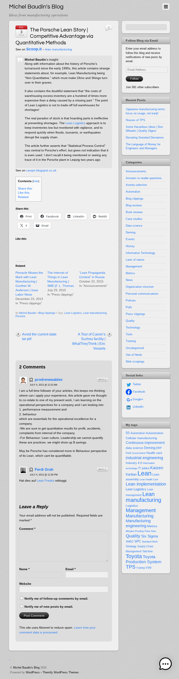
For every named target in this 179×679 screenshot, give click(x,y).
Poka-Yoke (150, 531)
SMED (129, 541)
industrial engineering (144, 457)
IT (139, 468)
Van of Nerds (134, 354)
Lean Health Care (149, 479)
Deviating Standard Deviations (145, 137)
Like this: (24, 192)
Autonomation (154, 433)
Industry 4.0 (134, 463)
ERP (159, 448)
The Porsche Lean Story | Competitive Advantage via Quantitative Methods (54, 36)
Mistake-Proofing (135, 531)
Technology (133, 327)
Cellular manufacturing (141, 438)
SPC (137, 541)
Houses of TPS (135, 120)
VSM (148, 567)
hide (35, 181)
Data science (134, 225)
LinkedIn (137, 406)
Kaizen (156, 467)
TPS (130, 567)
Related (23, 197)
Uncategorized (135, 348)
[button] (165, 664)
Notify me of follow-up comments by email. (56, 598)
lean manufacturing (58, 49)
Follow (134, 78)
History (130, 246)
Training (131, 341)
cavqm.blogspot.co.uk (41, 170)
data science (134, 448)
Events (130, 239)
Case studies (134, 219)
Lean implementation (146, 484)
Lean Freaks (45, 480)
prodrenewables (48, 379)
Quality (130, 320)
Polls (129, 307)
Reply (102, 379)
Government (138, 453)
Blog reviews (134, 205)
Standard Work (150, 541)
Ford (128, 453)
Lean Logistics (75, 123)
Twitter (136, 384)
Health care (154, 453)
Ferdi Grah (44, 469)
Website (25, 583)
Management (134, 266)
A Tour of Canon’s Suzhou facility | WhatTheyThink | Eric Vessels (88, 341)
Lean (144, 473)
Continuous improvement (145, 443)
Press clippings (135, 314)
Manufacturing (139, 515)
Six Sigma (149, 536)
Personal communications (142, 293)
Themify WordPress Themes (61, 672)
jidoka (145, 468)
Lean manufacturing (95, 313)
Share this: (25, 188)
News (129, 280)
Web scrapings (135, 361)
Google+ (137, 399)
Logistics (132, 505)
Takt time (147, 551)
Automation (133, 191)
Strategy (131, 546)
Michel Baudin (27, 313)
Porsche (20, 316)
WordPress (33, 672)
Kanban (131, 474)
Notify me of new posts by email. (48, 606)
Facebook (138, 391)
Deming (130, 232)
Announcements (136, 171)
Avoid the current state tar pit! (39, 336)
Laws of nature (135, 259)
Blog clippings (46, 313)
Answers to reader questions (144, 178)
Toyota (134, 556)
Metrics (130, 273)
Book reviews (134, 212)
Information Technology (140, 253)
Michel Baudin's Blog (26, 667)
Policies (131, 300)
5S (128, 433)
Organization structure (140, 286)
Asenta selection (136, 184)
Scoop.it (34, 49)
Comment (27, 528)
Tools (129, 334)
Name (24, 569)
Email (70, 569)
